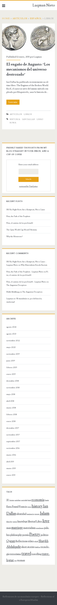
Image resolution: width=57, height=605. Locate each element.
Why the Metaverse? (14, 236)
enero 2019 (11, 374)
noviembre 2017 (13, 435)
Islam (44, 513)
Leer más (14, 103)
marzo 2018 (11, 408)
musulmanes (40, 528)
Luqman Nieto (44, 5)
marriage (17, 528)
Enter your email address (28, 164)
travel (26, 553)
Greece (29, 507)
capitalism (18, 500)
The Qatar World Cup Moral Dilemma (21, 230)
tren (15, 561)
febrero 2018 (11, 414)
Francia (23, 506)
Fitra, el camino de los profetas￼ (19, 223)
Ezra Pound (12, 506)
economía (37, 500)
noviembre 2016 (13, 448)
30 (7, 500)
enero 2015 (10, 475)
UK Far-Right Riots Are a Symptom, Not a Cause (25, 210)
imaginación (30, 514)
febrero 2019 (11, 367)
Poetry (34, 534)
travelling (37, 554)
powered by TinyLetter (28, 186)
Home (6, 18)
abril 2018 (10, 401)
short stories (27, 546)
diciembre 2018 (12, 381)
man (8, 527)
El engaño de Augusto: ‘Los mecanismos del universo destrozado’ (27, 27)
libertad (32, 521)
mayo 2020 (11, 347)
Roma (13, 123)
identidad (21, 513)
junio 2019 (10, 361)
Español (36, 18)
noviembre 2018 (13, 388)
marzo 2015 (11, 468)
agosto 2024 (11, 327)
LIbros (28, 114)
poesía (25, 534)
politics (44, 534)
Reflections (21, 541)
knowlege (22, 521)
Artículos (19, 18)
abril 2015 (10, 462)
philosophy (16, 534)
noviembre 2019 (13, 354)
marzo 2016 (11, 455)
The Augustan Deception (16, 285)
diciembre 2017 (12, 428)
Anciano (11, 500)
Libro (40, 119)
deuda (29, 500)
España (47, 500)
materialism (29, 527)
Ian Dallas (28, 119)
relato (31, 541)
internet (37, 514)
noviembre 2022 (13, 341)
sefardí (36, 541)
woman (21, 560)
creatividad (24, 500)
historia (15, 119)
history (37, 506)
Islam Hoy (9, 522)
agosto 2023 (11, 334)
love (45, 521)
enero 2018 (10, 421)
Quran (10, 541)
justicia (15, 522)
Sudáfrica (37, 547)
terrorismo (15, 554)
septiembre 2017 (13, 441)
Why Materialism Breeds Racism (34, 265)
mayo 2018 (10, 394)
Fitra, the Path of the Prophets (18, 216)
